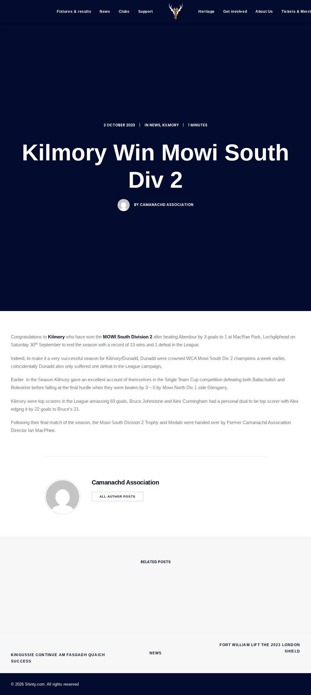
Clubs (124, 11)
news (154, 125)
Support (145, 11)
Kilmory (170, 125)
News (105, 11)
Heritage (206, 11)
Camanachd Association (166, 204)
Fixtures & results (74, 11)
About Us (264, 11)
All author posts (117, 496)
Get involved (235, 11)
